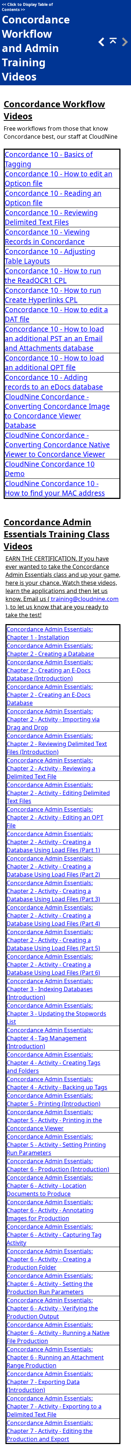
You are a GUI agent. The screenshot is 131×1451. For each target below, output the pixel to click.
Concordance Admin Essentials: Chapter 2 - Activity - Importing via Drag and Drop (53, 719)
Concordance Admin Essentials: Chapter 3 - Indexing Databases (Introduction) (50, 989)
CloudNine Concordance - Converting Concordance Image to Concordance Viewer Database (57, 411)
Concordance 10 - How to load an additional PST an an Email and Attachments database (54, 338)
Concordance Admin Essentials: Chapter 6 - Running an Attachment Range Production (55, 1357)
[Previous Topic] (101, 44)
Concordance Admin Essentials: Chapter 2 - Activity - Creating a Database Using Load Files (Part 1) (53, 842)
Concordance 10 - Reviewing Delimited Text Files (51, 217)
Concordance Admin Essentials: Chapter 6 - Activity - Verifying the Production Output (52, 1308)
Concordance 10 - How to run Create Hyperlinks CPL (53, 295)
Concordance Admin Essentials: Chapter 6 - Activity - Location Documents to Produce (50, 1186)
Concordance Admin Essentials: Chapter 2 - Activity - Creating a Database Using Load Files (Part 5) (53, 940)
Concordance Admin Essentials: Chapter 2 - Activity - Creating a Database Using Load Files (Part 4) (53, 915)
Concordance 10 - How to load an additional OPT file (54, 362)
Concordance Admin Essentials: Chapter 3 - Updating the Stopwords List (56, 1013)
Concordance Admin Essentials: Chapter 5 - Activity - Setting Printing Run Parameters (56, 1145)
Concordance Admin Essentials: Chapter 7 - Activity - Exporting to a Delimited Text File (54, 1406)
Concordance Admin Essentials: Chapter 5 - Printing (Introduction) (53, 1100)
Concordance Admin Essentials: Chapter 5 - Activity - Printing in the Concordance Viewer (54, 1120)
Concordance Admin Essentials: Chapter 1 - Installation (50, 633)
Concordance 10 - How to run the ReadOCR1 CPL (53, 275)
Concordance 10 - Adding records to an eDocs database (54, 382)
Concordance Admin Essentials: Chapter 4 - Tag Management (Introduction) (50, 1038)
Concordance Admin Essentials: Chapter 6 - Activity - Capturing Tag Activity (54, 1235)
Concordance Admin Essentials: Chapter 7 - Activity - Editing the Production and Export (50, 1431)
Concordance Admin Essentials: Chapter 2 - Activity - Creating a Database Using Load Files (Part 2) (53, 866)
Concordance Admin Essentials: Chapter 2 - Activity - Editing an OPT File (55, 817)
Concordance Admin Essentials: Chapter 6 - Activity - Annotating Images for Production (50, 1210)
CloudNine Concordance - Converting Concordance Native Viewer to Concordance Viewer (57, 444)
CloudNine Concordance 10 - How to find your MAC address (55, 488)
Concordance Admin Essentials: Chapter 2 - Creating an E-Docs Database (50, 695)
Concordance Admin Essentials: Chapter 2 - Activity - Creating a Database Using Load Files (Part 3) (53, 891)
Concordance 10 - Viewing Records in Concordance (47, 236)
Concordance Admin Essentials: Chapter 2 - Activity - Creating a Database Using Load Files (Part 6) (53, 964)
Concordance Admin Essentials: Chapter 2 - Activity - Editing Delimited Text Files (58, 793)
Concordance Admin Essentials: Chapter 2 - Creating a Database (50, 650)
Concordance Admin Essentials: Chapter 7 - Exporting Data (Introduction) (50, 1382)
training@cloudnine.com (85, 599)
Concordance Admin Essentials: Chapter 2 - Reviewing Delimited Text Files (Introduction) (57, 744)
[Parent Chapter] (112, 44)
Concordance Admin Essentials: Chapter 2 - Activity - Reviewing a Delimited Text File (51, 768)
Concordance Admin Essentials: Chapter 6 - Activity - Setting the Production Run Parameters (50, 1284)
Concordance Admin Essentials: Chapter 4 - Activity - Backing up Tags (57, 1083)
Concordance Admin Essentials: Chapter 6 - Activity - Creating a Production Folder (50, 1259)
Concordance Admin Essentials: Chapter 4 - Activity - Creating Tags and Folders (53, 1063)
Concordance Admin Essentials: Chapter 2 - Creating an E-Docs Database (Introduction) (50, 670)
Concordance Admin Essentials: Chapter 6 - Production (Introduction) (58, 1165)
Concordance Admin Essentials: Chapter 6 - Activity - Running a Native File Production (58, 1333)
